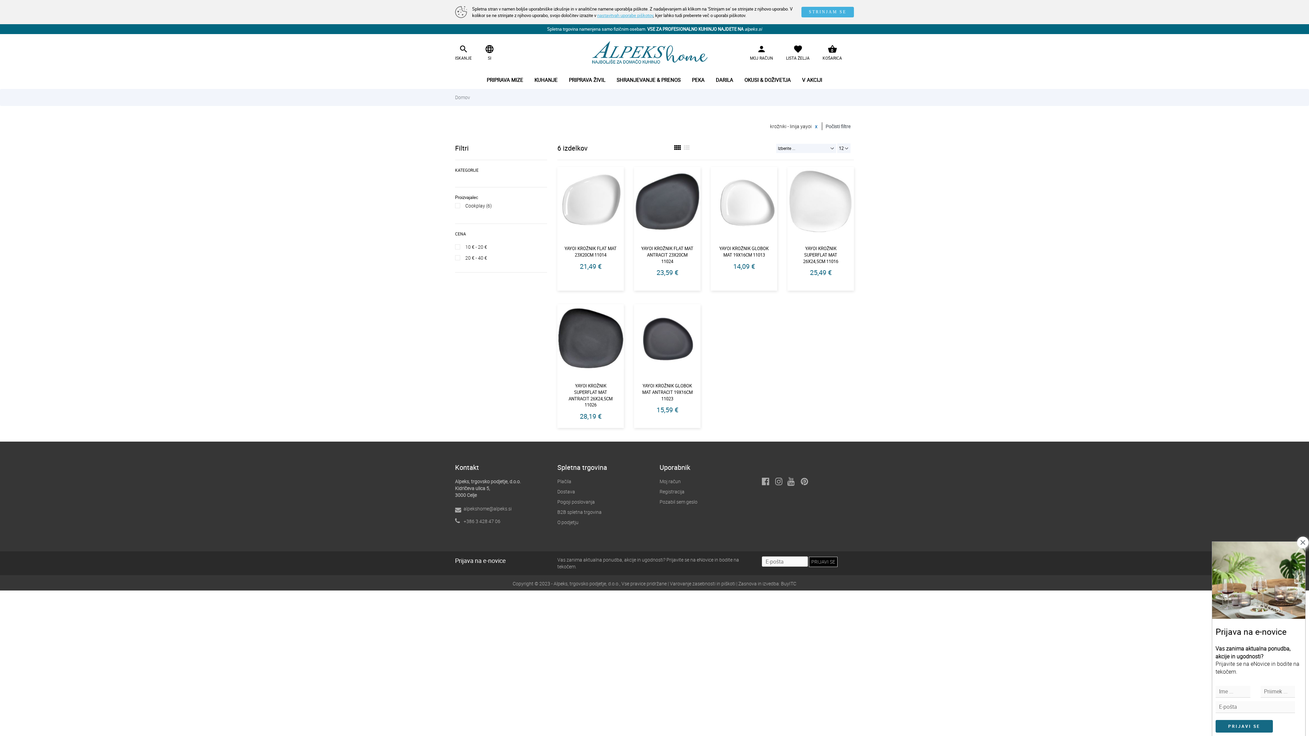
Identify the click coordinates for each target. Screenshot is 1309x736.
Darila (724, 79)
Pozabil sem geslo (678, 502)
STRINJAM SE (827, 12)
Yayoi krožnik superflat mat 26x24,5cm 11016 (820, 254)
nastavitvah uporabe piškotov (625, 15)
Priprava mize (505, 79)
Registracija (672, 491)
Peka (698, 79)
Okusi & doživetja (767, 79)
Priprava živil (587, 79)
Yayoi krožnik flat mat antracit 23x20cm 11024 (667, 254)
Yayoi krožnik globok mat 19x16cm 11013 (744, 251)
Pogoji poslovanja (576, 502)
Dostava (566, 491)
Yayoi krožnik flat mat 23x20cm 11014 (591, 251)
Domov (462, 97)
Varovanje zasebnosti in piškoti (702, 583)
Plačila (564, 481)
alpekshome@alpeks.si (488, 508)
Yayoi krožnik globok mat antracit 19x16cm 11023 (667, 392)
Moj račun (670, 481)
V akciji (812, 79)
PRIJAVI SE (1244, 726)
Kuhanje (546, 79)
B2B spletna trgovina (579, 512)
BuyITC (788, 583)
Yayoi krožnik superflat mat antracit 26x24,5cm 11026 (591, 395)
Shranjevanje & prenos (649, 79)
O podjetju (567, 522)
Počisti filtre (838, 126)
